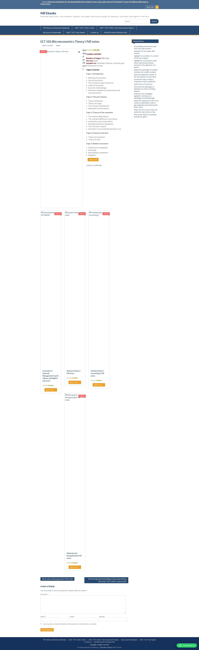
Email (72, 617)
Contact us (94, 32)
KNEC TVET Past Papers (75, 32)
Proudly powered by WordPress (88, 647)
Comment (44, 594)
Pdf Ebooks (48, 13)
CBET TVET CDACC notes (84, 28)
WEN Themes (117, 647)
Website (102, 617)
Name (43, 617)
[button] (79, 52)
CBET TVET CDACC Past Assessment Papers (117, 28)
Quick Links (150, 7)
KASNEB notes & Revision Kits (115, 32)
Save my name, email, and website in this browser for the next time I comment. (70, 624)
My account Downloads (52, 32)
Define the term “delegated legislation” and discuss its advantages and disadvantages (144, 96)
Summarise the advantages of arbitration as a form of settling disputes (144, 89)
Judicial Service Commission (143, 84)
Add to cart (93, 159)
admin (58, 45)
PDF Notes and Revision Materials (56, 28)
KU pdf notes (97, 165)
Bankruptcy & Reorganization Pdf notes (57, 579)
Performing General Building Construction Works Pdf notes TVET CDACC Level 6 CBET (107, 580)
